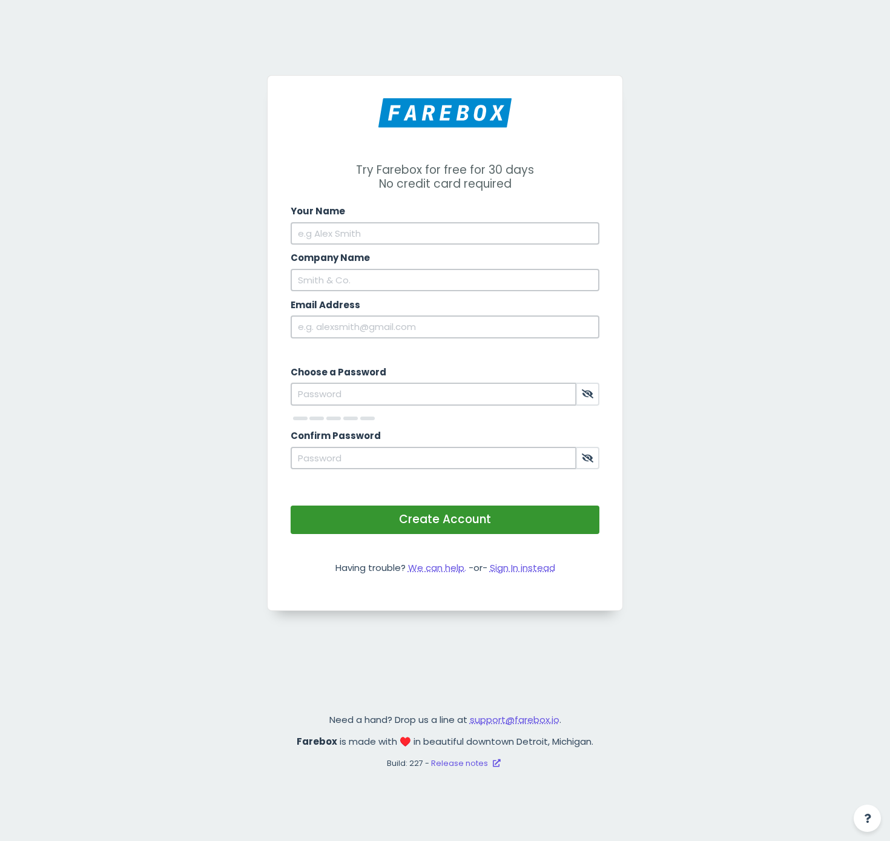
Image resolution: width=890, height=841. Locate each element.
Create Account (445, 519)
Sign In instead (522, 567)
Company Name (330, 257)
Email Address (325, 304)
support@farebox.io (514, 719)
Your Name (318, 211)
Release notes (460, 763)
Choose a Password (338, 372)
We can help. (437, 567)
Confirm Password (336, 435)
